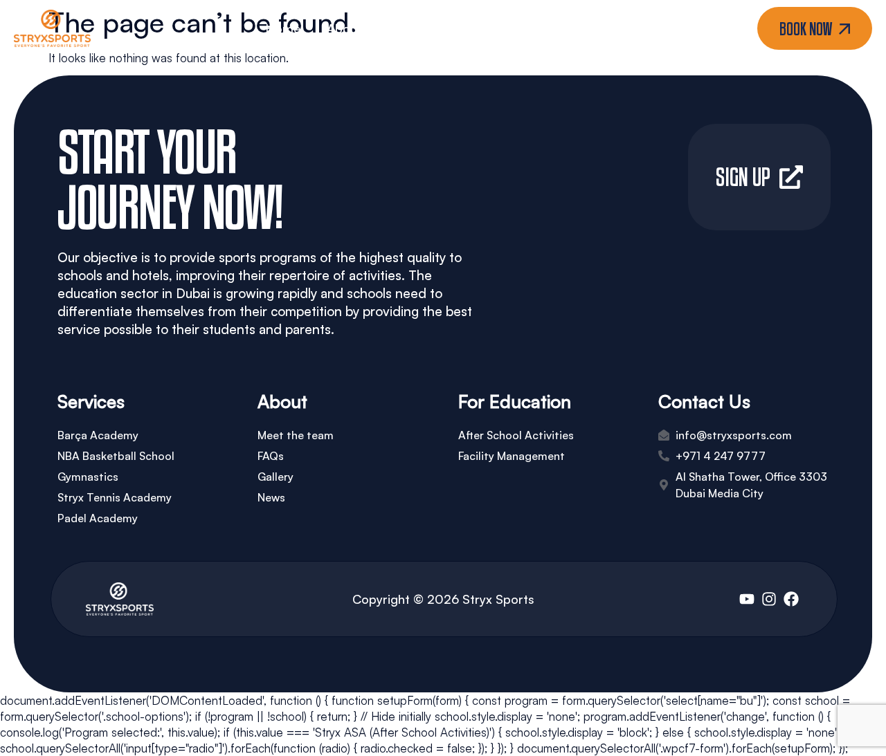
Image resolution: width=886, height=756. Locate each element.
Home (282, 28)
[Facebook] (791, 599)
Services (412, 28)
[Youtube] (747, 599)
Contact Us (589, 28)
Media (496, 28)
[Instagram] (769, 599)
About (344, 28)
